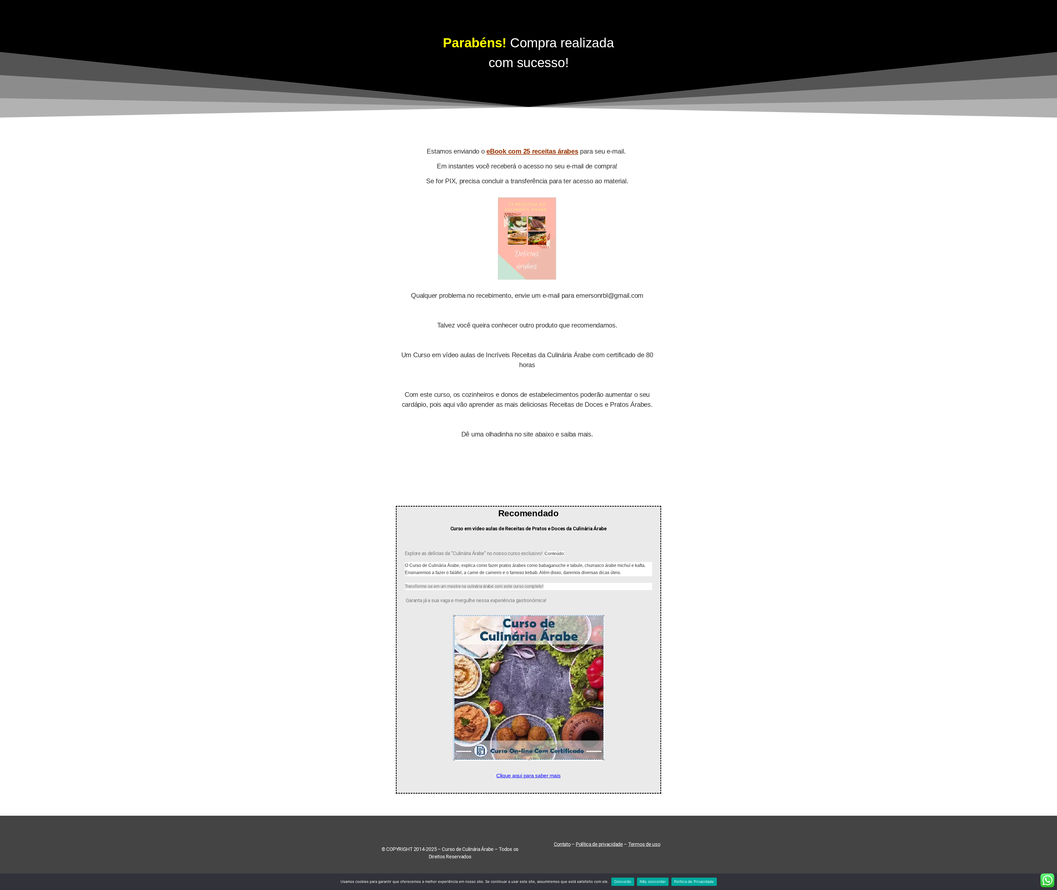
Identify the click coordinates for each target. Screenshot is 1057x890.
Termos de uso (644, 844)
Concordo (622, 881)
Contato (562, 844)
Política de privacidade (599, 844)
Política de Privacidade (694, 881)
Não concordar (653, 881)
